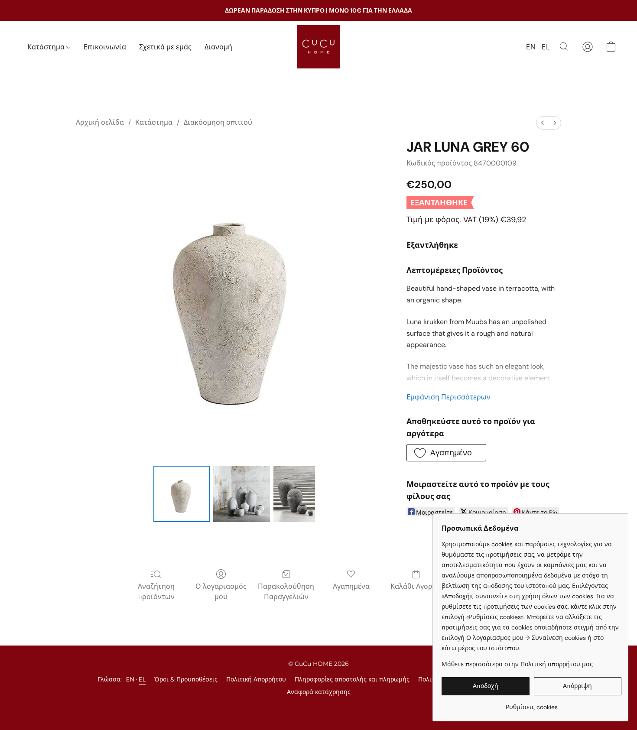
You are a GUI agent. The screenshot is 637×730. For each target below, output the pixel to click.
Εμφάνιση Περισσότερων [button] (448, 397)
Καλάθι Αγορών (416, 586)
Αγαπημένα (351, 586)
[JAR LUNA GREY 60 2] (294, 494)
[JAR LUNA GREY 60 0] (181, 494)
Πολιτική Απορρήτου (256, 679)
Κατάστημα (46, 46)
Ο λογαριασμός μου (221, 591)
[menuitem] (542, 123)
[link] (531, 703)
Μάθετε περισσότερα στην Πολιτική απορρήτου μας (517, 664)
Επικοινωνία (105, 46)
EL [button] (545, 46)
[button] (318, 46)
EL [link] (142, 679)
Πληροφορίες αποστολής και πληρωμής (352, 679)
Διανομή (218, 46)
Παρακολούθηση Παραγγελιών (286, 591)
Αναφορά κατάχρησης (319, 692)
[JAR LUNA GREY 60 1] (241, 494)
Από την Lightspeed (318, 707)
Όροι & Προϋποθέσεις (186, 679)
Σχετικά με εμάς (165, 46)
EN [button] (531, 46)
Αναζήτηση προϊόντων (156, 591)
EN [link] (130, 679)
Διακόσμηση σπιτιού (218, 122)
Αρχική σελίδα (100, 122)
